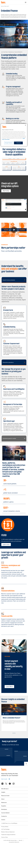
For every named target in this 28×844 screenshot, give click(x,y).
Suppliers (3, 806)
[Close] (25, 125)
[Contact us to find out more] (26, 764)
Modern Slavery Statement (8, 832)
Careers (3, 819)
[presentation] (13, 733)
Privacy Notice (4, 826)
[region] (14, 135)
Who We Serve (4, 788)
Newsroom (4, 802)
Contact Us (4, 816)
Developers (4, 809)
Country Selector (5, 812)
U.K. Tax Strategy (5, 829)
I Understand (18, 142)
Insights (3, 792)
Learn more (6, 544)
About (2, 799)
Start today (6, 191)
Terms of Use (4, 837)
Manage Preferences (9, 142)
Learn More (9, 686)
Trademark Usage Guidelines (8, 834)
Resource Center (5, 795)
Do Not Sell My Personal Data (10, 840)
